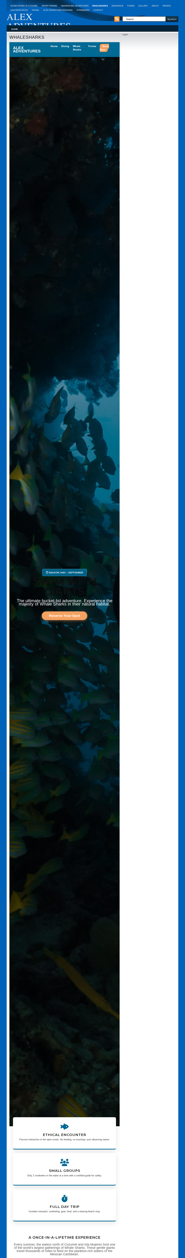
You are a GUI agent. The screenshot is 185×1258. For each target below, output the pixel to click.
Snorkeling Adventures (75, 6)
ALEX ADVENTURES (27, 49)
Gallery (143, 6)
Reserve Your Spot (64, 616)
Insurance (117, 6)
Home (14, 29)
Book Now (104, 48)
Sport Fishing (49, 6)
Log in (125, 34)
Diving (65, 46)
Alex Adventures (39, 21)
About (155, 6)
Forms (130, 6)
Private (167, 6)
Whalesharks (100, 6)
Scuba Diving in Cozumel (24, 6)
